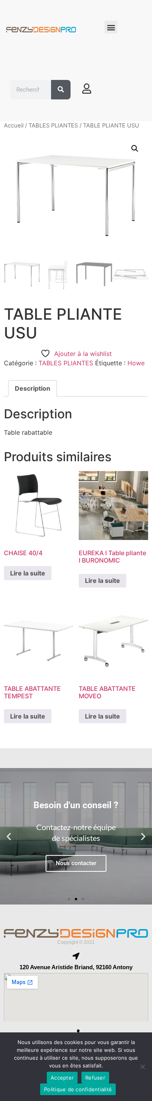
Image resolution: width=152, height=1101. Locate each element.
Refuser (95, 1077)
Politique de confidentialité (78, 1089)
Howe (136, 363)
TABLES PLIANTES (53, 125)
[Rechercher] (61, 89)
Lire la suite (27, 573)
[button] (110, 27)
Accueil (13, 125)
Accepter (62, 1077)
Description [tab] (32, 388)
